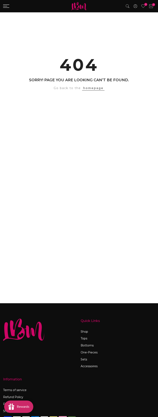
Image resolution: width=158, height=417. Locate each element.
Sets (84, 359)
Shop (84, 331)
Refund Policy (13, 397)
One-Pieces (89, 352)
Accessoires (89, 366)
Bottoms (87, 345)
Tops (84, 338)
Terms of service (15, 390)
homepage (93, 88)
